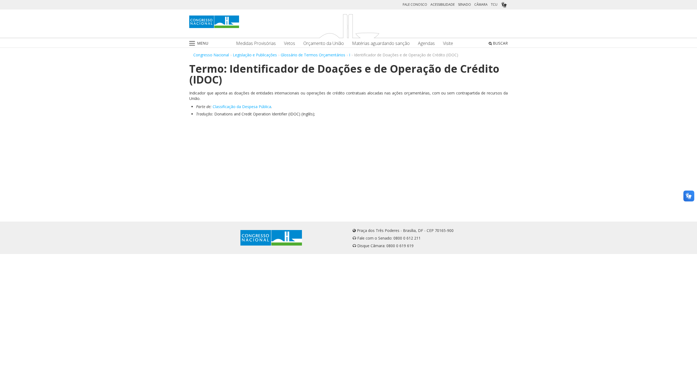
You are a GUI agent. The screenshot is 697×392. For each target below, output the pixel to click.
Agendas (426, 43)
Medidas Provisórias (256, 43)
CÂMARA (481, 4)
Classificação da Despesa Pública (242, 106)
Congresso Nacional (211, 54)
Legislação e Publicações (255, 54)
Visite (448, 43)
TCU (494, 4)
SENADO (464, 4)
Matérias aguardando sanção (381, 43)
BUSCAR (500, 43)
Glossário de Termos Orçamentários (313, 54)
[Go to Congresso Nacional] (214, 22)
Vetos (289, 43)
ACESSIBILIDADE (442, 4)
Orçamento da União (323, 43)
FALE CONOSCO (415, 4)
